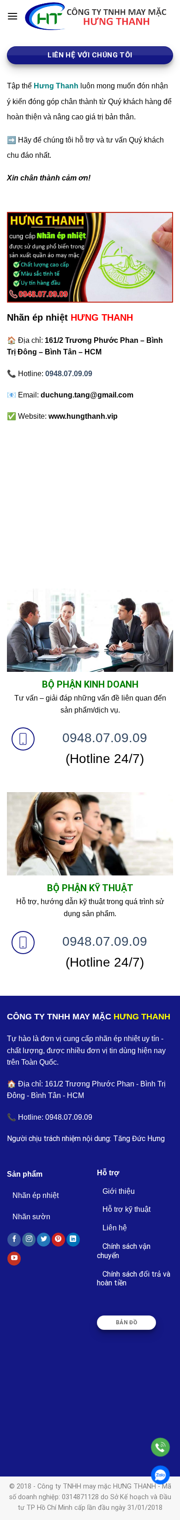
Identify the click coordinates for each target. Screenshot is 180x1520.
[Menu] (12, 16)
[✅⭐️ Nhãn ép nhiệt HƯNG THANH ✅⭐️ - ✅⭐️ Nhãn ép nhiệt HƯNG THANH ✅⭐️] (95, 16)
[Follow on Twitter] (43, 1240)
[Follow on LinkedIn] (73, 1240)
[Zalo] (160, 1474)
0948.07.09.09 (104, 738)
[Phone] (160, 1447)
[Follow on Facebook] (14, 1240)
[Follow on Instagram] (29, 1240)
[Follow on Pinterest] (58, 1240)
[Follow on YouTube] (14, 1259)
